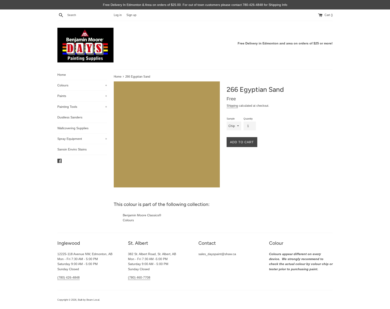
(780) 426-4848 (68, 277)
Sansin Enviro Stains (72, 149)
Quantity (248, 118)
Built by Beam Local (88, 299)
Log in (118, 15)
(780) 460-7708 (139, 277)
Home (61, 74)
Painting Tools (82, 106)
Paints (82, 96)
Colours (82, 85)
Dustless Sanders (69, 117)
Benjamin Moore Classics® (142, 215)
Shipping (232, 105)
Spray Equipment (82, 139)
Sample (231, 118)
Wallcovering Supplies (72, 128)
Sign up (131, 15)
